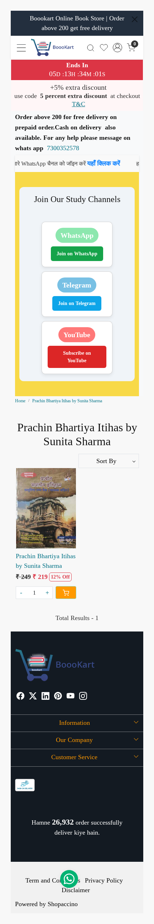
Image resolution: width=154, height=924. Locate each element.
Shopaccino (63, 904)
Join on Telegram (77, 303)
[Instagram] (83, 697)
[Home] (52, 47)
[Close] (134, 19)
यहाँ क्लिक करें (94, 163)
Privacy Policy (104, 880)
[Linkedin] (45, 697)
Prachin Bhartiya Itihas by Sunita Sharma (46, 560)
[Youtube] (70, 697)
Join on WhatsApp (77, 253)
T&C (78, 104)
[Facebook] (20, 697)
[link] (90, 47)
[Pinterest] (58, 697)
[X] (33, 697)
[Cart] (66, 592)
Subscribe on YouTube (77, 356)
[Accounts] (118, 47)
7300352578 (63, 148)
